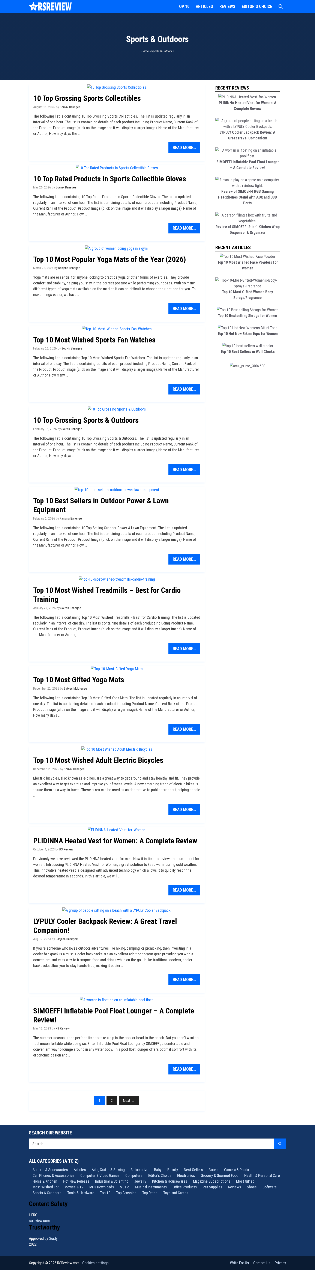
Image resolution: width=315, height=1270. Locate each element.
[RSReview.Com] (50, 6)
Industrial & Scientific (111, 1181)
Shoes (252, 1187)
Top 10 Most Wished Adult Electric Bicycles (98, 760)
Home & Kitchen (45, 1181)
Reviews (227, 6)
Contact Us (261, 1263)
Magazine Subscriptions (211, 1181)
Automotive (139, 1169)
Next (129, 1100)
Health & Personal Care (262, 1175)
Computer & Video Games (100, 1175)
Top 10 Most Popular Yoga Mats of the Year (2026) (109, 259)
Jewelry (140, 1181)
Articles (204, 6)
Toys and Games (175, 1193)
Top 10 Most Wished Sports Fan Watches (94, 340)
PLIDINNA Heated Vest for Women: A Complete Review (115, 841)
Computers (133, 1175)
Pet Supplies (212, 1187)
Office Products (185, 1187)
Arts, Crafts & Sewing (108, 1169)
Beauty (172, 1169)
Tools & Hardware (80, 1193)
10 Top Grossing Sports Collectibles (87, 98)
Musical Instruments (151, 1187)
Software (269, 1187)
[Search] (280, 1144)
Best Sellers (193, 1169)
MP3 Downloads (101, 1187)
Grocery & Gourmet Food (219, 1175)
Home (145, 51)
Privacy (280, 1263)
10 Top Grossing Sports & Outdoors (86, 420)
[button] (280, 6)
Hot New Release (76, 1181)
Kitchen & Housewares (169, 1181)
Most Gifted (245, 1181)
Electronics (186, 1175)
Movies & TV (74, 1187)
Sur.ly (53, 1238)
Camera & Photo (236, 1169)
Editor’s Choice (257, 6)
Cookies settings (95, 1263)
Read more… (184, 147)
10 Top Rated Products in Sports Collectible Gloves (109, 179)
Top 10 (183, 6)
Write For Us (239, 1263)
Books (213, 1169)
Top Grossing (126, 1193)
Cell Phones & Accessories (54, 1175)
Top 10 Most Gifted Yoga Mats (78, 679)
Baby (158, 1169)
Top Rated (150, 1193)
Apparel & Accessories (50, 1169)
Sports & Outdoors (47, 1193)
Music (124, 1187)
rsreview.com (39, 1220)
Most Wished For (46, 1187)
